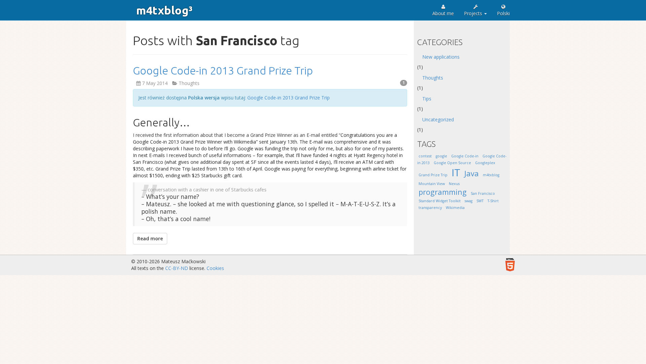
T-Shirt (493, 201)
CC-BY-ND (176, 268)
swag (468, 201)
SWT (479, 201)
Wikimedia (455, 207)
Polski (503, 13)
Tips (426, 98)
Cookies (215, 268)
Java (471, 173)
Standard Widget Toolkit (440, 201)
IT (456, 172)
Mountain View (432, 183)
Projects (473, 13)
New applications (441, 57)
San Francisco (483, 193)
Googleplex (485, 162)
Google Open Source (452, 162)
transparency (430, 207)
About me (443, 13)
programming (443, 192)
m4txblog (491, 175)
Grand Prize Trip (433, 175)
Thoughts (189, 83)
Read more (150, 238)
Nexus (454, 183)
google (441, 156)
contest (425, 156)
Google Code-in (464, 156)
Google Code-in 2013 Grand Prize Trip (223, 70)
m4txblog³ (164, 10)
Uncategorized (438, 119)
